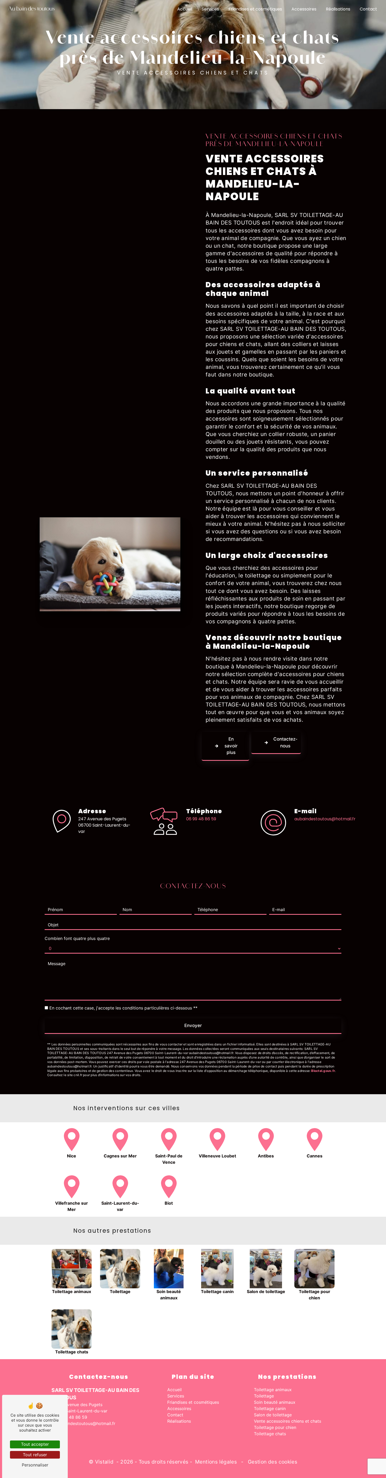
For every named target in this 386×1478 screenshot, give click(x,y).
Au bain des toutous (31, 9)
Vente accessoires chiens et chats (287, 1421)
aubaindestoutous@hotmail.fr (325, 819)
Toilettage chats (270, 1433)
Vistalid (105, 1462)
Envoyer (193, 1025)
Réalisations (338, 9)
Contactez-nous (285, 742)
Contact (368, 9)
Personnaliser (35, 1465)
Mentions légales (216, 1462)
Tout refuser (35, 1454)
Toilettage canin (270, 1408)
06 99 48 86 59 (201, 819)
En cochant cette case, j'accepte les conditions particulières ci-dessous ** (123, 1008)
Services (210, 9)
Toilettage (264, 1396)
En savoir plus (231, 745)
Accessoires (303, 9)
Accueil (184, 9)
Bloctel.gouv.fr (323, 1071)
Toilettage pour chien (275, 1427)
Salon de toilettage (273, 1414)
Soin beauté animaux (274, 1402)
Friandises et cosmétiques (255, 9)
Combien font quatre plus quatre (77, 938)
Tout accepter (35, 1444)
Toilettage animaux (273, 1389)
